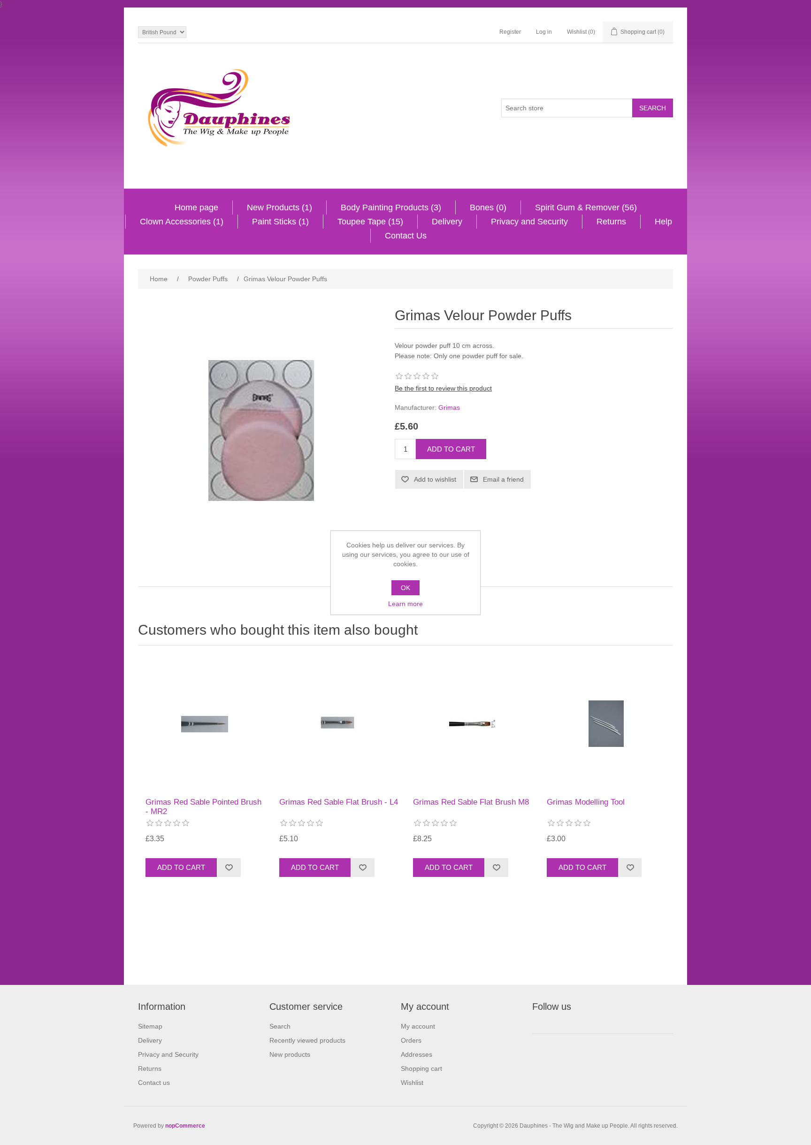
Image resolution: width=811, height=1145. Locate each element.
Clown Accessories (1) (181, 221)
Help (663, 221)
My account (418, 1026)
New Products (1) (279, 207)
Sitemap (150, 1026)
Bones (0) (488, 207)
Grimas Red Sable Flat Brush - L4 (338, 802)
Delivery (447, 221)
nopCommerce (185, 1125)
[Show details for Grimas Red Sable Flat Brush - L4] (339, 724)
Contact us (154, 1082)
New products (289, 1054)
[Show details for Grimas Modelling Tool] (606, 724)
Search (280, 1026)
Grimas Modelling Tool (586, 802)
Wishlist (412, 1082)
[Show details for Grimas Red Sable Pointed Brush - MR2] (205, 724)
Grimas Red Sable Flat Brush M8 (471, 802)
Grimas (449, 407)
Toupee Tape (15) (370, 221)
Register (510, 32)
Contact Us (406, 235)
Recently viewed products (307, 1040)
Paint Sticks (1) (280, 221)
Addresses (416, 1054)
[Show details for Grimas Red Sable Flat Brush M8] (472, 724)
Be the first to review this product (443, 388)
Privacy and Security (529, 221)
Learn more (405, 603)
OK (405, 588)
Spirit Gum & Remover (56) (586, 207)
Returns (611, 221)
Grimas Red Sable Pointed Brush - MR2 (203, 807)
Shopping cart (421, 1068)
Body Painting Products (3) (391, 207)
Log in (544, 32)
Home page (196, 207)
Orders (411, 1040)
